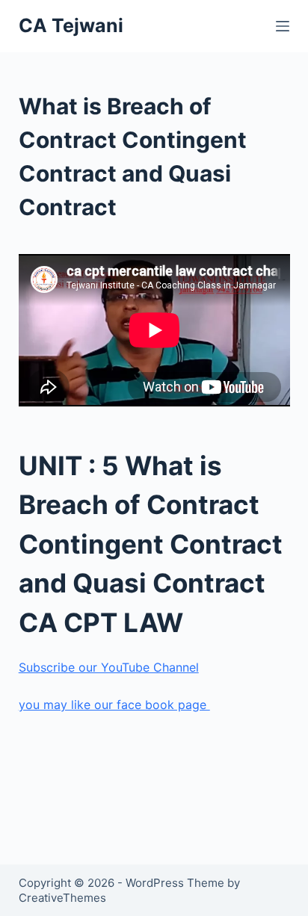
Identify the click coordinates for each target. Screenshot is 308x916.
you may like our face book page (114, 704)
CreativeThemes (62, 898)
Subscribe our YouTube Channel (109, 667)
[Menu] (282, 26)
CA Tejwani (71, 25)
